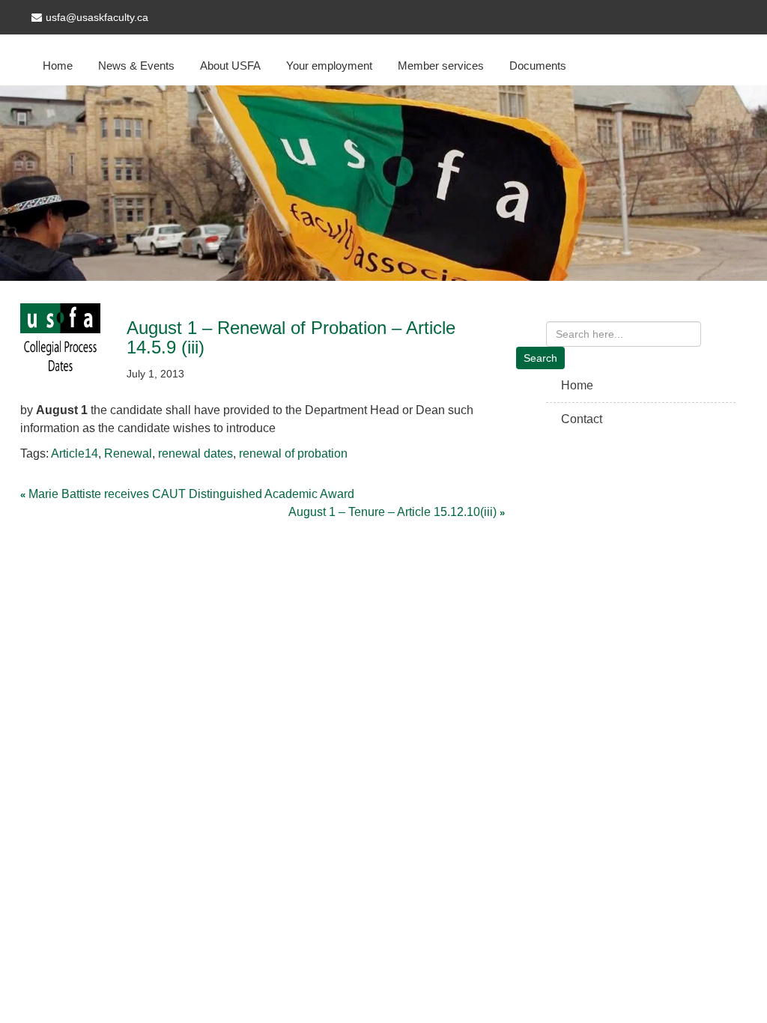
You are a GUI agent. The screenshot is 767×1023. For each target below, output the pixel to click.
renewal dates (195, 453)
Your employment (329, 65)
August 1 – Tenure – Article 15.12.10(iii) (392, 512)
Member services (441, 65)
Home (58, 65)
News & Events (136, 65)
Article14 (74, 453)
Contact (581, 419)
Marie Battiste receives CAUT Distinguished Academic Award (191, 494)
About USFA (230, 65)
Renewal (128, 453)
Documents (537, 65)
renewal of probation (293, 453)
